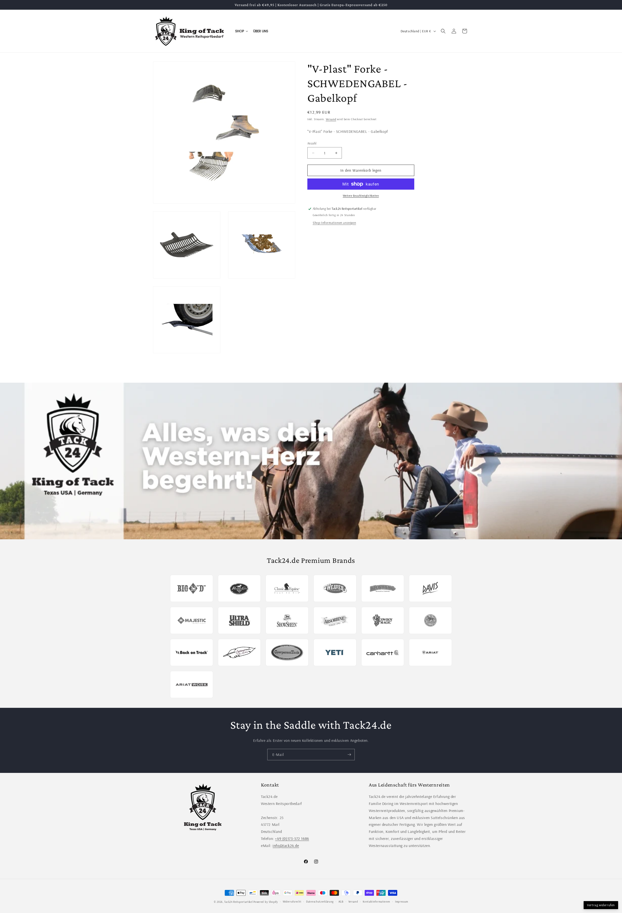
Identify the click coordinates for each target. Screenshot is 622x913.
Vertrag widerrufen (601, 905)
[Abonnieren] (349, 754)
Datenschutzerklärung (320, 901)
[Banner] (311, 461)
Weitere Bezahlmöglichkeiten (361, 195)
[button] (443, 31)
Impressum (401, 901)
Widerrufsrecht (292, 901)
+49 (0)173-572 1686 (292, 838)
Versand (331, 119)
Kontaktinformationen (376, 901)
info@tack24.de (286, 845)
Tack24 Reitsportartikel (238, 902)
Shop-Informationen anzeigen (334, 222)
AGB (341, 901)
